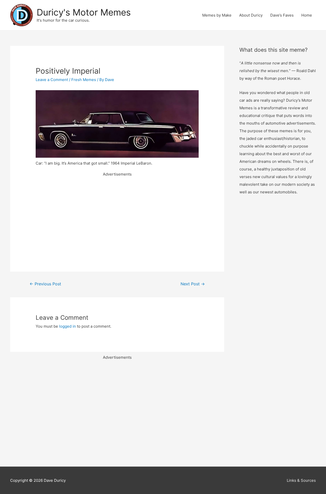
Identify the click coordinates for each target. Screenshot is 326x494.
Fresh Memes (83, 79)
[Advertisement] (117, 213)
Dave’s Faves (282, 15)
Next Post (193, 284)
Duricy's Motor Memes (84, 12)
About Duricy (251, 15)
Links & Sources (301, 480)
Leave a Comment (52, 79)
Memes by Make (217, 15)
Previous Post (45, 284)
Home (306, 15)
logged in (67, 326)
